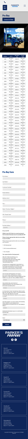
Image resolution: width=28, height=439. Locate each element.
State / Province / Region (8, 209)
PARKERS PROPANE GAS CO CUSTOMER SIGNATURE (13, 311)
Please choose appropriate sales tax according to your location (14, 241)
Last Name (5, 181)
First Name (5, 176)
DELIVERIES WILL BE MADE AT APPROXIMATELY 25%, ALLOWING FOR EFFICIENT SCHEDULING (12, 284)
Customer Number (7, 187)
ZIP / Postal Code (7, 214)
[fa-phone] (5, 2)
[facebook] (12, 340)
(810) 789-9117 (9, 352)
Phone (4, 219)
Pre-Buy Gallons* (7, 225)
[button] (25, 6)
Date (4, 317)
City (3, 203)
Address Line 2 (6, 198)
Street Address (6, 192)
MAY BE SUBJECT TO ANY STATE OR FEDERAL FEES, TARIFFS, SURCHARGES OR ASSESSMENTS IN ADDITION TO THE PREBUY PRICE (14, 303)
